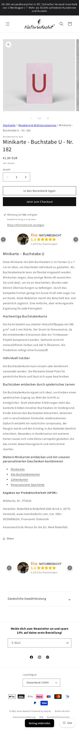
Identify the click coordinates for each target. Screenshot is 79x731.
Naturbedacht (24, 711)
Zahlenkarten (19, 479)
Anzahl (6, 169)
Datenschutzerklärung (24, 717)
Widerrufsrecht (62, 711)
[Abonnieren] (67, 642)
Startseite (9, 125)
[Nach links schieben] (31, 118)
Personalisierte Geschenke (27, 484)
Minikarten (18, 469)
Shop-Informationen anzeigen (25, 225)
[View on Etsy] (23, 239)
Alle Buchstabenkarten (25, 474)
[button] (7, 24)
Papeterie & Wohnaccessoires (37, 125)
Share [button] (10, 538)
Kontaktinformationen (58, 717)
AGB (41, 717)
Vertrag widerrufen (39, 723)
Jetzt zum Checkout (39, 201)
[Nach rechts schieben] (48, 118)
